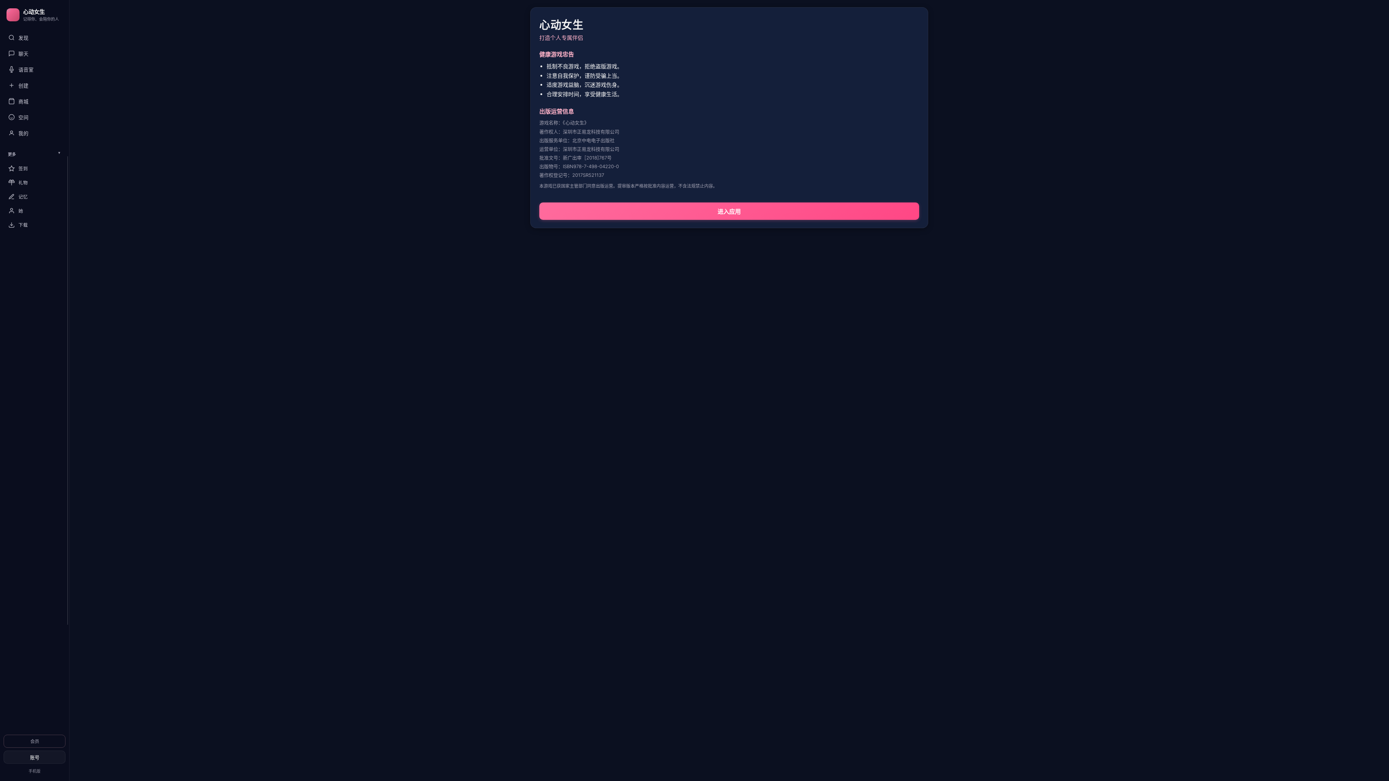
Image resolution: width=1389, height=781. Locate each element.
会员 (34, 741)
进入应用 (729, 211)
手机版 (35, 771)
